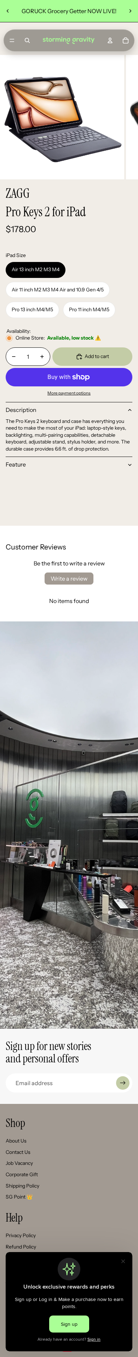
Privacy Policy (21, 1235)
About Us (16, 1141)
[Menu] (12, 40)
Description (21, 409)
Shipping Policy (22, 1186)
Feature (16, 464)
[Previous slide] (8, 11)
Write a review (69, 578)
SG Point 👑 (19, 1197)
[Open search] (27, 40)
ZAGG (18, 193)
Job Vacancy (19, 1163)
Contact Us (18, 1152)
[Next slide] (130, 11)
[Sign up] (123, 1083)
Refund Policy (21, 1247)
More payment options (69, 393)
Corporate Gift (22, 1174)
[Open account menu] (110, 40)
